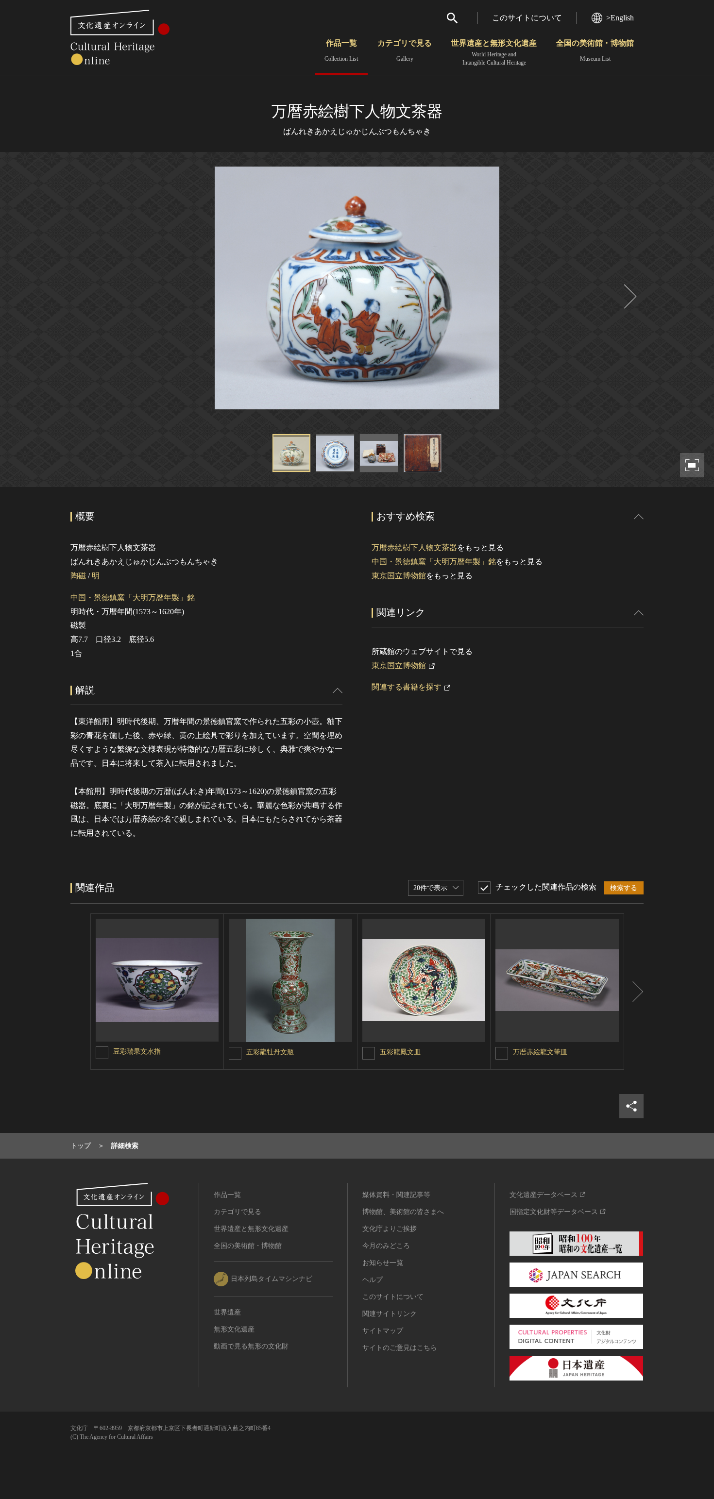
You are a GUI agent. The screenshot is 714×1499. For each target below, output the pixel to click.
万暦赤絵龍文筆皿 (540, 1052)
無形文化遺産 (234, 1329)
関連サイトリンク (389, 1313)
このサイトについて (527, 18)
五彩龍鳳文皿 (400, 1052)
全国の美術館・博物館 (595, 50)
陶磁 (78, 576)
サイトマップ (382, 1330)
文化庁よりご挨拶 (389, 1228)
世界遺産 (227, 1312)
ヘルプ (372, 1279)
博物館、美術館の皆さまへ (403, 1211)
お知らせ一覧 (382, 1262)
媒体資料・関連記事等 (396, 1194)
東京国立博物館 (399, 576)
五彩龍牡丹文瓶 (270, 1052)
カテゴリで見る (404, 50)
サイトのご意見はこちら (399, 1347)
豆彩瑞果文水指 (137, 1051)
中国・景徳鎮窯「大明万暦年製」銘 (132, 597)
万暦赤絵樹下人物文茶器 (414, 547)
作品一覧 (341, 50)
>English (620, 18)
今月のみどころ (386, 1245)
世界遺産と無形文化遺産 (494, 52)
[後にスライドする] (629, 296)
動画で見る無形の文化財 (251, 1346)
